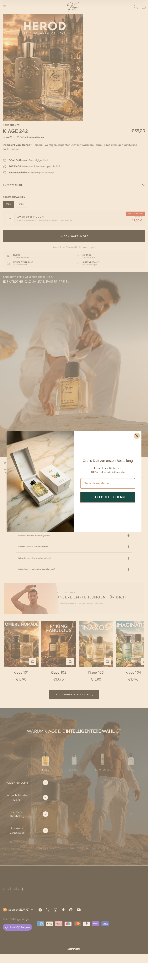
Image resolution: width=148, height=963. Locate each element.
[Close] (136, 435)
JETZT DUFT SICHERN (108, 497)
